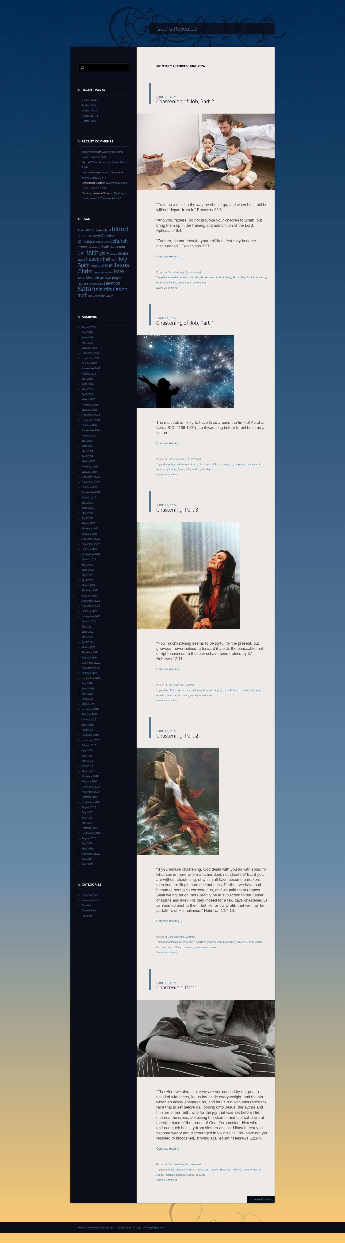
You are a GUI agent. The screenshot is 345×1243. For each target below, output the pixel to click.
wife (188, 469)
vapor (188, 282)
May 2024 (87, 451)
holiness (235, 690)
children (194, 277)
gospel (123, 253)
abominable (171, 277)
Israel (94, 266)
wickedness (200, 282)
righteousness (203, 947)
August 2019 (89, 719)
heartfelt (200, 942)
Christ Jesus (104, 241)
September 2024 (91, 430)
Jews (97, 272)
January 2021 (89, 657)
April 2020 (87, 698)
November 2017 (91, 791)
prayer (233, 464)
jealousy (241, 942)
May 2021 (87, 636)
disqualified (209, 690)
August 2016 (89, 838)
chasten (180, 1169)
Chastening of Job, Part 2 (185, 101)
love (255, 277)
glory (219, 690)
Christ (96, 236)
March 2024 (88, 461)
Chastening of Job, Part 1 (185, 323)
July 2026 (87, 332)
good (113, 253)
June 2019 (88, 724)
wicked (93, 296)
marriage (167, 947)
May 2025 (87, 389)
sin (99, 289)
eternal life (216, 277)
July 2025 (87, 378)
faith (207, 1169)
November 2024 (91, 420)
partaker (188, 947)
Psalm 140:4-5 (90, 100)
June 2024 (88, 445)
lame (252, 690)
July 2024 (87, 440)
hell (106, 259)
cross (200, 1169)
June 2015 (88, 848)
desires (204, 277)
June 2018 (88, 755)
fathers (215, 1169)
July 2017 (87, 812)
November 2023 (91, 482)
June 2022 (88, 569)
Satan (181, 469)
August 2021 (89, 621)
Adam (81, 230)
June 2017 (88, 817)
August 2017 (89, 807)
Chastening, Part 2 (177, 735)
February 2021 (90, 652)
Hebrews (225, 1169)
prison (241, 464)
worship (206, 469)
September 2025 (91, 368)
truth (181, 282)
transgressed (198, 695)
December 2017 (91, 786)
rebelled (160, 695)
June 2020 (88, 688)
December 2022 (91, 538)
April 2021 (87, 642)
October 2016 (89, 827)
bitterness (182, 690)
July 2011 (87, 858)
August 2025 (89, 373)
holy (219, 942)
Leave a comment (166, 287)
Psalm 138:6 (89, 120)
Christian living (176, 272)
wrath (109, 296)
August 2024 (89, 435)
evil (212, 464)
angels (169, 464)
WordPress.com (155, 1227)
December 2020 (91, 662)
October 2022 (89, 549)
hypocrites (229, 942)
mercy (262, 277)
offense (178, 947)
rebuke (160, 469)
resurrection (96, 283)
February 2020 (90, 709)
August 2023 (89, 497)
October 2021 (89, 611)
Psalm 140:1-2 (90, 110)
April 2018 (87, 766)
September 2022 (91, 554)
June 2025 (88, 383)
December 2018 (91, 740)
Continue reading (169, 256)
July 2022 (87, 564)
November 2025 (91, 358)
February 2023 (90, 528)
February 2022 (90, 590)
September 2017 (91, 802)
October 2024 (89, 425)
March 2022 (88, 585)
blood (120, 229)
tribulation (115, 289)
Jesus (236, 277)
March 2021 (88, 647)
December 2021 (91, 600)
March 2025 (88, 399)
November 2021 (91, 605)
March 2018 (88, 771)
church (120, 241)
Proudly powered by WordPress (95, 1227)
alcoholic (170, 690)
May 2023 (87, 513)
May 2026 (87, 342)
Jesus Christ (254, 942)
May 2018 (87, 760)
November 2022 (91, 544)
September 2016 (91, 833)
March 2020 (88, 704)
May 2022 (87, 575)
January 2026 (89, 347)
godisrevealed (90, 151)
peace (259, 690)
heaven (94, 259)
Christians (86, 241)
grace (81, 259)
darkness (93, 247)
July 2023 (87, 502)
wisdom (196, 469)
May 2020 (87, 693)
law (255, 1169)
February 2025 (90, 404)
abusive (169, 1169)
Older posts (261, 1199)
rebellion (161, 282)
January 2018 (89, 781)
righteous (171, 469)
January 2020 (89, 714)
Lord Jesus (221, 464)
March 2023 (88, 523)
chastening (180, 464)
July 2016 (87, 843)
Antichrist (104, 230)
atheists (184, 277)
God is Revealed (176, 28)
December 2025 (91, 353)
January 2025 (89, 409)
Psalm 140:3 (89, 105)
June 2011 (87, 864)
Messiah (92, 278)
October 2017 (89, 797)
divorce (183, 942)
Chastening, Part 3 (177, 509)
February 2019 (90, 735)
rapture (82, 283)
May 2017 (87, 822)
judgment (107, 272)
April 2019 (87, 729)
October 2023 (89, 487)
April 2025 (87, 394)
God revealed (193, 272)
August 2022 (89, 559)
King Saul (246, 277)
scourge (200, 1174)
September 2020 (91, 678)
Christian (204, 464)
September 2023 (91, 492)
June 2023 (88, 507)
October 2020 (89, 673)
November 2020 (91, 667)
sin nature (183, 695)
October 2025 (89, 363)
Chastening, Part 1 (177, 987)
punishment (253, 464)
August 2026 (89, 327)
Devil (113, 247)
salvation (172, 282)
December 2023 (91, 476)
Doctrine (190, 685)
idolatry (227, 277)
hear (226, 690)
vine (209, 695)
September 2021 (91, 616)
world (101, 296)
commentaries (90, 900)
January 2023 (89, 533)
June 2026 (88, 337)
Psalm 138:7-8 (90, 115)
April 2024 (87, 456)
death (104, 247)
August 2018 (89, 745)
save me (171, 695)
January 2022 (89, 595)
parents (180, 1174)
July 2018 (87, 750)
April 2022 (87, 580)
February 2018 (90, 776)
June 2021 (88, 631)
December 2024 (91, 414)
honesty (247, 1169)
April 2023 (87, 518)
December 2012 (91, 853)
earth (121, 247)
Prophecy (87, 915)
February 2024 (90, 466)
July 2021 (87, 626)
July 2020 (87, 683)
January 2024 (89, 471)
